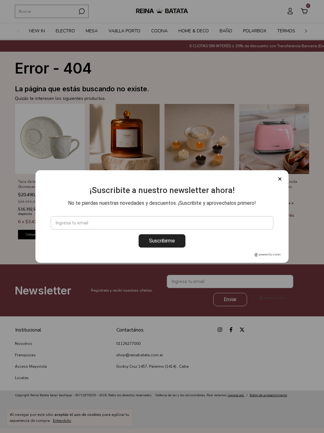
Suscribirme (162, 241)
